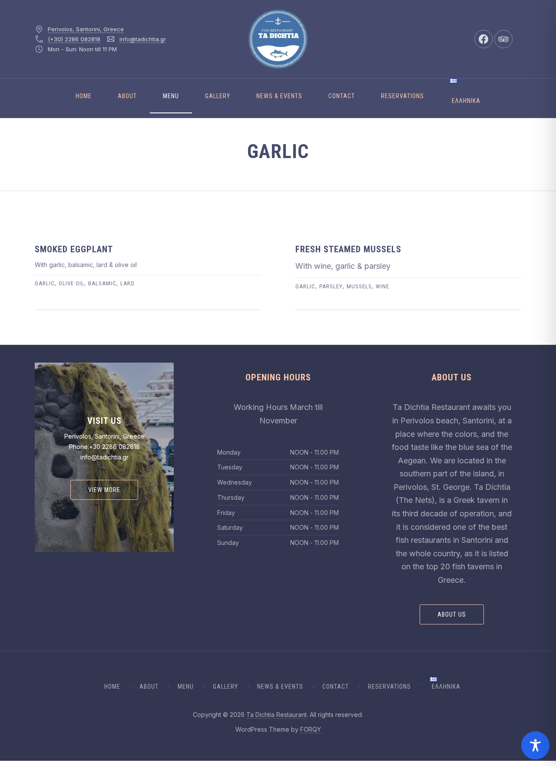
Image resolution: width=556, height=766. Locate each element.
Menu (171, 95)
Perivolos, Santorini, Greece (86, 29)
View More (104, 489)
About (127, 95)
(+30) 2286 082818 (74, 39)
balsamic (102, 283)
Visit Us (104, 421)
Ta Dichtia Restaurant (276, 714)
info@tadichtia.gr (142, 39)
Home (84, 95)
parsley (331, 286)
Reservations (402, 95)
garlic (45, 283)
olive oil (71, 283)
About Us (451, 614)
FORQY (310, 729)
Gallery (217, 95)
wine (382, 286)
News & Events (279, 95)
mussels (359, 286)
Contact (341, 95)
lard (127, 283)
